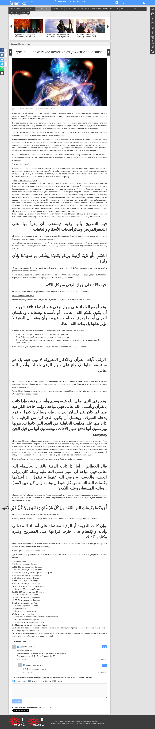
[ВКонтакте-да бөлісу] (2, 55)
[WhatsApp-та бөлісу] (2, 69)
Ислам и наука (42, 9)
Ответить (103, 659)
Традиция (13, 12)
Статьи (14, 44)
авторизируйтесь (45, 677)
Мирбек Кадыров (33, 665)
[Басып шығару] (2, 73)
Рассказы (132, 9)
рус (32, 1)
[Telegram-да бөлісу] (2, 59)
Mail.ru (59, 681)
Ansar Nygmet (25, 647)
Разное (123, 9)
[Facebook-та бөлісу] (2, 50)
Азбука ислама (15, 9)
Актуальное (29, 9)
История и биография (74, 9)
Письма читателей (110, 9)
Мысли (87, 9)
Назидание (96, 9)
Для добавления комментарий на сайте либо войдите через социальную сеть (52, 677)
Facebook (21, 681)
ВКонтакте (34, 681)
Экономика (24, 12)
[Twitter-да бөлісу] (2, 64)
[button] (104, 646)
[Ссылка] (34, 646)
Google (48, 681)
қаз (28, 1)
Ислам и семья (57, 9)
